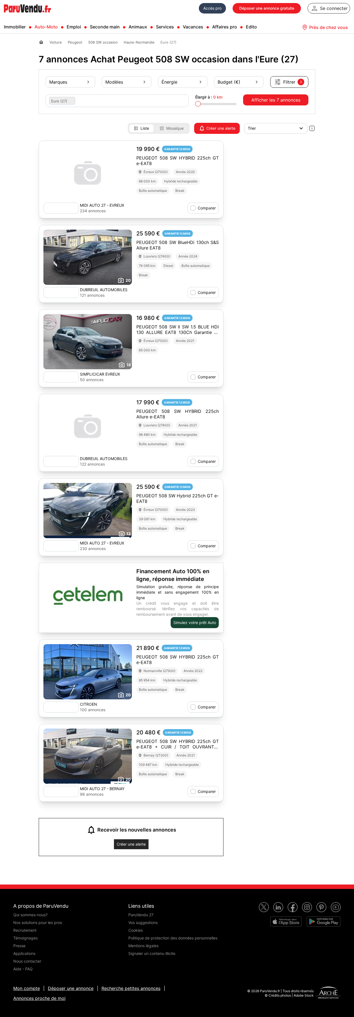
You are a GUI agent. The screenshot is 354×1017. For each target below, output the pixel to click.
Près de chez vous (328, 27)
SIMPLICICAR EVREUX (100, 374)
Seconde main (105, 27)
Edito (251, 27)
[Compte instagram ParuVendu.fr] (307, 907)
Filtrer (292, 82)
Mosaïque (175, 128)
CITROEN (88, 704)
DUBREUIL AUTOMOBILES (103, 289)
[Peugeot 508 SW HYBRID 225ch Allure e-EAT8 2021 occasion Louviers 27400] (87, 426)
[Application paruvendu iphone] (286, 921)
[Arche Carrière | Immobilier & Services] (328, 993)
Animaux (138, 27)
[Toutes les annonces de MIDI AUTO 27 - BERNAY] (61, 791)
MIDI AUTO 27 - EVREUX (102, 205)
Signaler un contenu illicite (151, 953)
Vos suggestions (143, 922)
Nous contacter (27, 961)
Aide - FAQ (23, 968)
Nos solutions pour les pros (37, 922)
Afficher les (275, 100)
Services (165, 27)
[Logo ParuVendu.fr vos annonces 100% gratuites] (27, 15)
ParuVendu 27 (140, 914)
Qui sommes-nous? (30, 914)
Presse (19, 945)
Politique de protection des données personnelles (172, 938)
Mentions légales (143, 945)
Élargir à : (208, 97)
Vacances (193, 27)
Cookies (135, 930)
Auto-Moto (46, 27)
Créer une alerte (220, 128)
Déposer (266, 8)
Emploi (74, 27)
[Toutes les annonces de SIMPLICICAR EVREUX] (61, 377)
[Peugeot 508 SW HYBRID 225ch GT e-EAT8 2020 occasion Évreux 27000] (87, 172)
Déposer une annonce (70, 988)
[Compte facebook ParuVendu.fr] (293, 907)
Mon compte (26, 988)
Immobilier (15, 27)
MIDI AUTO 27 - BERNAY (102, 788)
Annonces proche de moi (39, 998)
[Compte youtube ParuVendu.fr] (336, 907)
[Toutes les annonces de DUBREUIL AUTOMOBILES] (61, 292)
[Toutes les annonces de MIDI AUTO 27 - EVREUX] (61, 208)
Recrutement (25, 930)
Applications (24, 953)
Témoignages (25, 938)
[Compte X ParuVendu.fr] (264, 907)
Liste (144, 128)
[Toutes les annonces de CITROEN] (61, 707)
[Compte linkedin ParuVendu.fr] (278, 907)
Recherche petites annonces (130, 988)
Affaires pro (224, 27)
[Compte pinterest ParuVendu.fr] (321, 907)
